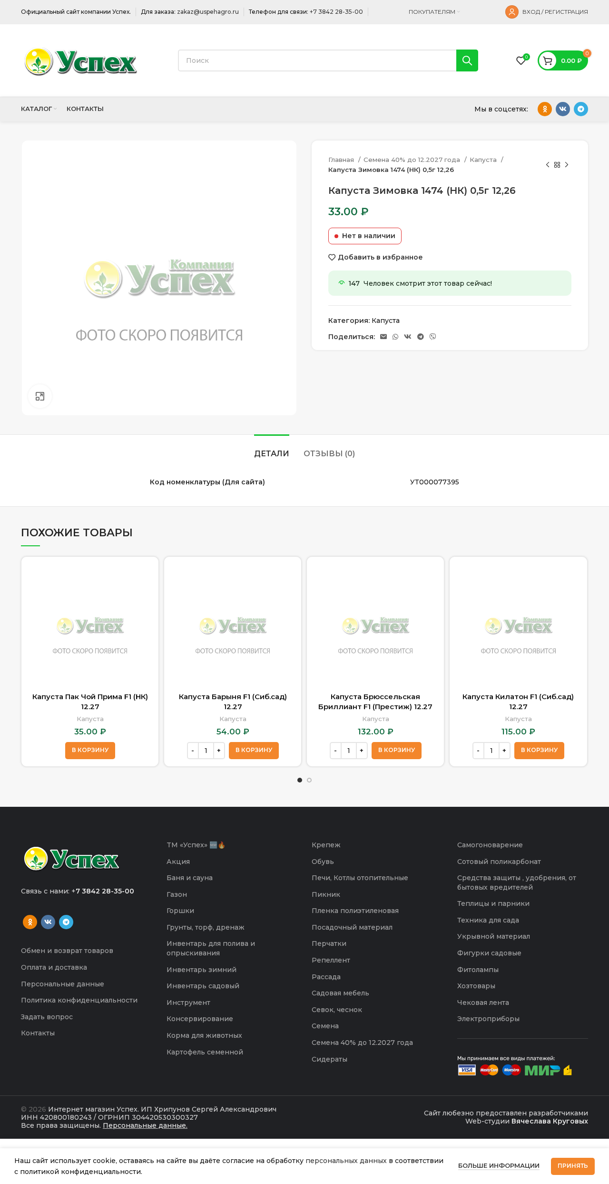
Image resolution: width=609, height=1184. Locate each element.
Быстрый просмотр (144, 579)
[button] (90, 750)
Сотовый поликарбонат (499, 861)
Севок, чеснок (337, 1009)
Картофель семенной (205, 1052)
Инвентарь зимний (201, 969)
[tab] (271, 448)
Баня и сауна (190, 877)
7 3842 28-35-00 (105, 891)
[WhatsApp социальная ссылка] (395, 337)
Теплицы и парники (493, 903)
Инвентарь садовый (203, 986)
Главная (342, 159)
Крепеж (326, 845)
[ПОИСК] (467, 60)
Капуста (484, 159)
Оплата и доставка (54, 967)
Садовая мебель (340, 993)
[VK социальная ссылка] (563, 109)
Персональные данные (62, 984)
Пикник (326, 894)
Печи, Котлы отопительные (360, 877)
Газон (177, 894)
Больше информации (499, 1165)
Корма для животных (204, 1035)
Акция (178, 861)
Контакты (38, 1033)
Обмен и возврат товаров (67, 950)
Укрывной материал (493, 936)
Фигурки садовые (489, 953)
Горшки (180, 910)
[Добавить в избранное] (144, 601)
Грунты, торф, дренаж (206, 927)
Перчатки (329, 943)
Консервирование (200, 1018)
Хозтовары (476, 986)
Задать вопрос (47, 1017)
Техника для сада (488, 920)
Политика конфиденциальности (79, 1000)
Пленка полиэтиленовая (355, 910)
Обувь (323, 861)
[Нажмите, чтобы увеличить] (40, 396)
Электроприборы (488, 1018)
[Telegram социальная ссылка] (581, 109)
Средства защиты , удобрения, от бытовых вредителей (516, 882)
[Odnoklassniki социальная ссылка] (545, 109)
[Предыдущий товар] (547, 165)
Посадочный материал (352, 927)
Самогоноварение (490, 845)
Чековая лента (483, 1002)
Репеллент (331, 960)
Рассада (326, 977)
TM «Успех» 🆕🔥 (196, 845)
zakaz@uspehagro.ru (208, 11)
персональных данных (346, 1160)
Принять (573, 1165)
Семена (325, 1026)
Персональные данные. (145, 1125)
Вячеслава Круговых (549, 1121)
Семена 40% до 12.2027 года (412, 159)
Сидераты (329, 1059)
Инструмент (188, 1002)
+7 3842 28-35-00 (336, 11)
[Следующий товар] (566, 165)
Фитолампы (478, 969)
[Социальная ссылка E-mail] (383, 337)
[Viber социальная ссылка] (433, 337)
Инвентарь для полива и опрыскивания (211, 948)
